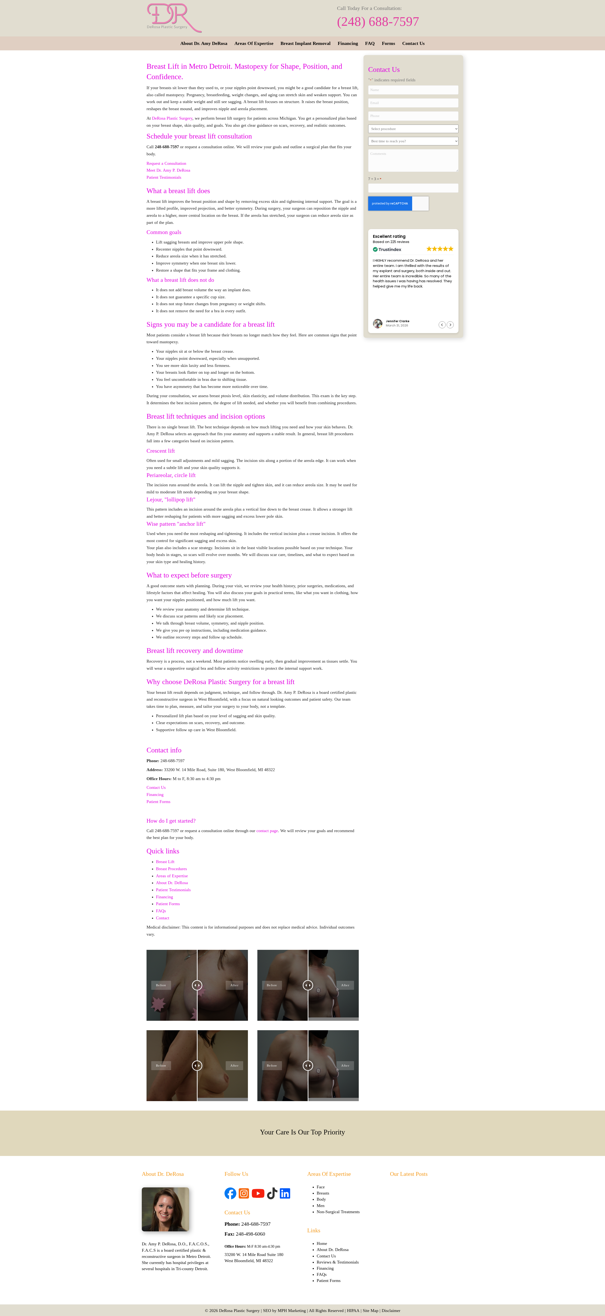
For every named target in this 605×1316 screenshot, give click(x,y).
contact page (267, 830)
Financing (155, 794)
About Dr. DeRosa (172, 882)
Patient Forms (158, 801)
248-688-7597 (256, 1224)
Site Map (370, 1310)
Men (320, 1205)
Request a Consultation (166, 163)
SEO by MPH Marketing (284, 1310)
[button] (450, 324)
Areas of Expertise (172, 875)
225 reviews (399, 242)
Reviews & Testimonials (338, 1262)
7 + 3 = (374, 179)
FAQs (161, 910)
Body (321, 1199)
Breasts (323, 1193)
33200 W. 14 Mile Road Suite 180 (254, 1254)
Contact (162, 918)
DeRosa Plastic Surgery (172, 118)
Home (322, 1243)
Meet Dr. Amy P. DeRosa (168, 170)
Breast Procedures (171, 868)
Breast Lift (165, 861)
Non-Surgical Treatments (338, 1211)
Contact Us (156, 787)
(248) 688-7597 (378, 21)
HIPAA (353, 1310)
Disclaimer (391, 1310)
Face (321, 1187)
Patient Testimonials (164, 177)
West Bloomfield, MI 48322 (249, 1260)
